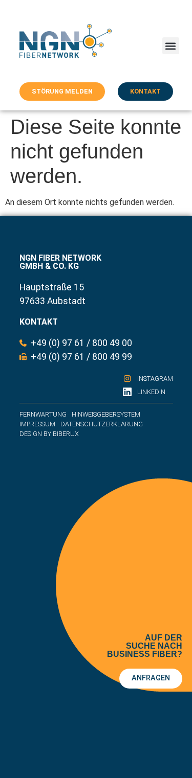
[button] (170, 45)
